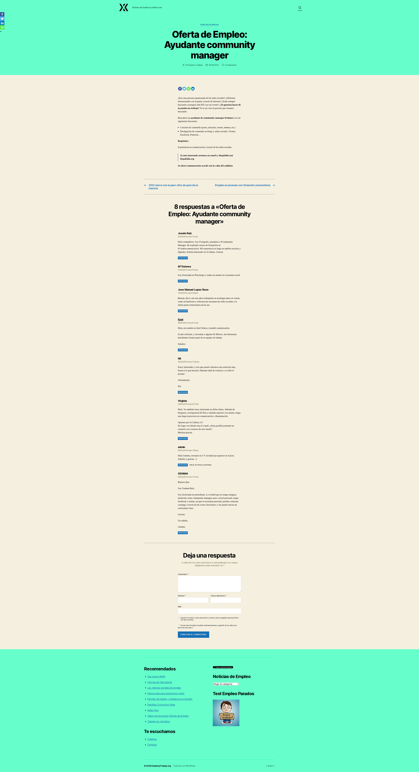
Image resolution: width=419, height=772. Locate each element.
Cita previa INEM (156, 676)
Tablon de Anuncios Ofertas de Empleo (168, 716)
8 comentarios (231, 65)
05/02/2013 (214, 65)
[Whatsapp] (188, 89)
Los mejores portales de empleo (164, 687)
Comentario (183, 574)
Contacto (152, 744)
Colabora (152, 739)
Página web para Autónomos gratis (165, 693)
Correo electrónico (219, 596)
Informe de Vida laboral (159, 682)
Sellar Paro (153, 710)
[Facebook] (180, 89)
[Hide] (1, 31)
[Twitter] (184, 89)
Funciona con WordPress (184, 766)
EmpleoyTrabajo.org (161, 766)
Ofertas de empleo (209, 25)
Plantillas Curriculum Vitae (161, 704)
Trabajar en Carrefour (158, 721)
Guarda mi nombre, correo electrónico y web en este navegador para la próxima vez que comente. (209, 619)
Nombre (182, 596)
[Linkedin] (193, 89)
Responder (183, 258)
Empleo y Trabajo (196, 65)
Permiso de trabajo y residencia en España (169, 699)
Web (179, 607)
